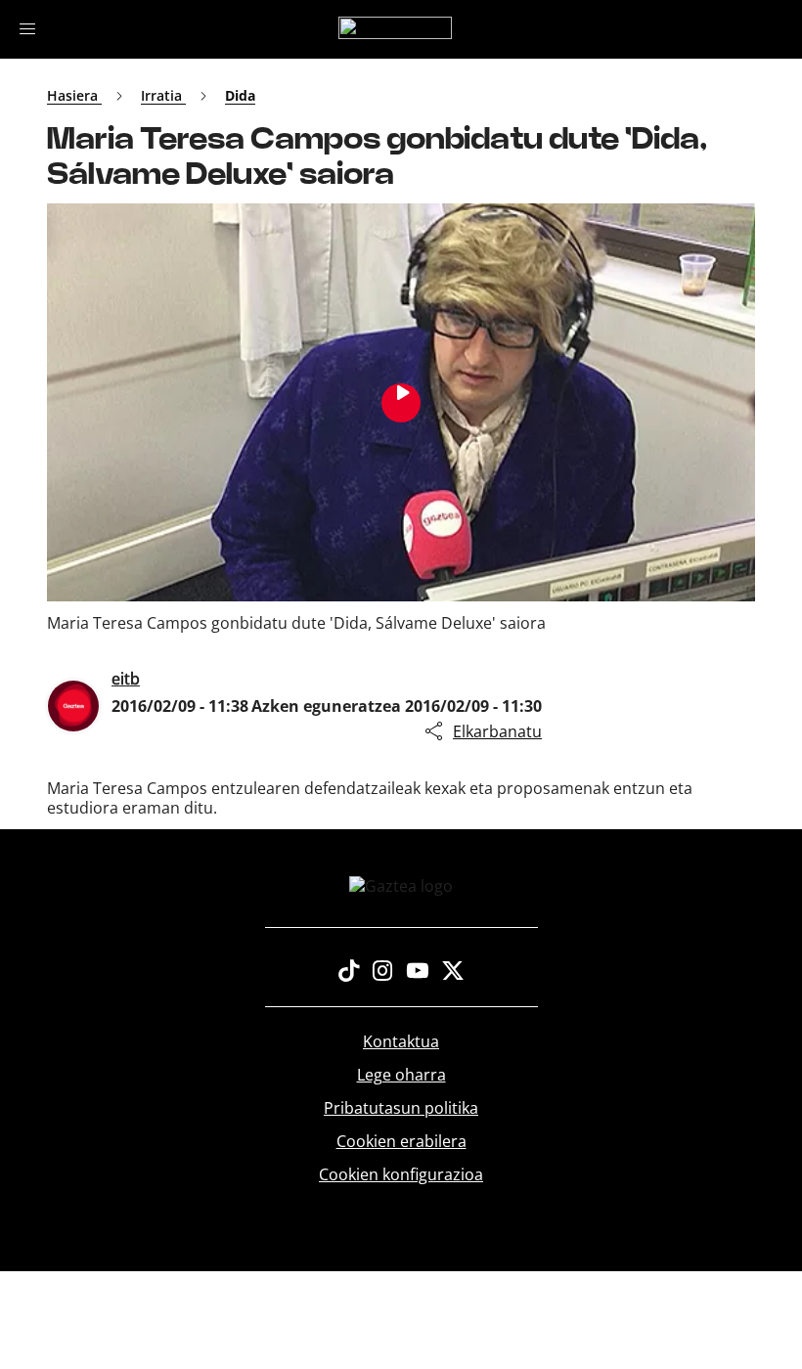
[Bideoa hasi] (401, 402)
